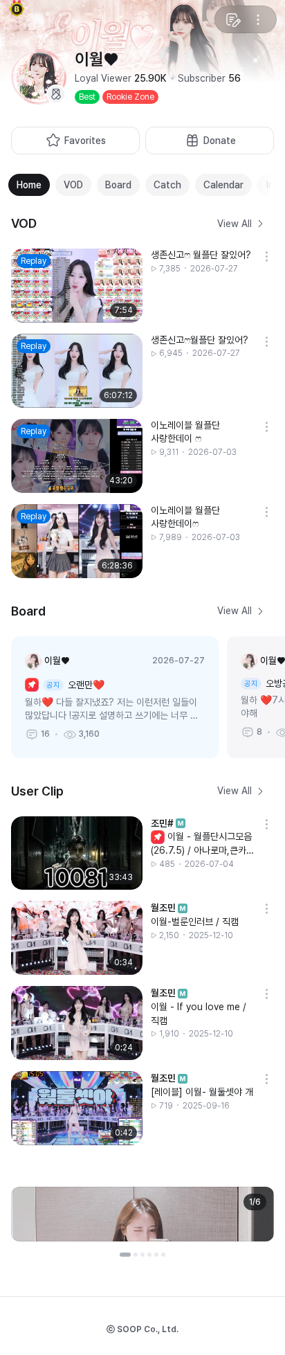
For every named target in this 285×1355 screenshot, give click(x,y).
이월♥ (56, 660)
